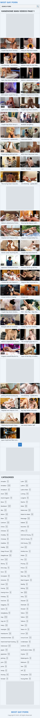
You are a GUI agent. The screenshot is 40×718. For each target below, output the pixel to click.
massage (25, 518)
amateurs (5, 490)
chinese (4, 531)
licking (24, 494)
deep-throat (6, 551)
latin (24, 481)
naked (24, 522)
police (24, 568)
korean (4, 679)
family (4, 588)
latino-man (26, 490)
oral (24, 547)
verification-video (28, 650)
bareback (6, 506)
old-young (26, 543)
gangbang (5, 613)
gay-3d (4, 621)
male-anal (25, 510)
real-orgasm (26, 580)
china (4, 527)
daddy (4, 547)
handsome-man (7, 638)
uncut (24, 633)
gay (4, 617)
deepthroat (6, 555)
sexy (24, 596)
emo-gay (5, 568)
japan (4, 650)
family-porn (6, 592)
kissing (4, 675)
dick (4, 559)
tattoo (24, 617)
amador (4, 481)
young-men (26, 679)
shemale (25, 605)
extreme (5, 580)
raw (24, 572)
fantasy (4, 596)
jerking (4, 658)
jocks (4, 666)
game (4, 609)
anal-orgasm (6, 498)
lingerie (24, 498)
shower (24, 609)
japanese (5, 654)
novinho (25, 527)
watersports (26, 658)
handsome (6, 633)
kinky (4, 670)
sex (24, 592)
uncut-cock (26, 638)
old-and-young (27, 535)
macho (24, 502)
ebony (4, 564)
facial (4, 584)
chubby (4, 535)
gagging (5, 605)
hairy (4, 625)
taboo (24, 613)
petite (24, 555)
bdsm (4, 514)
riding (24, 588)
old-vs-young (26, 539)
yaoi (23, 666)
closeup (4, 539)
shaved (24, 601)
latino (24, 485)
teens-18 (25, 629)
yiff (23, 670)
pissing (24, 564)
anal (4, 494)
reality (24, 584)
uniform (25, 646)
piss (23, 559)
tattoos (24, 621)
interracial (5, 646)
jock (4, 662)
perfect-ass (25, 551)
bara (3, 502)
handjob (5, 629)
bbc (3, 510)
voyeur (24, 654)
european (5, 576)
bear (4, 518)
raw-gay (25, 576)
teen (24, 625)
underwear (25, 642)
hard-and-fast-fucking (9, 642)
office (24, 531)
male (24, 506)
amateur (5, 485)
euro (3, 572)
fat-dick (4, 601)
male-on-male (27, 514)
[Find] (37, 6)
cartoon (5, 522)
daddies (4, 543)
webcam (25, 662)
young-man (26, 675)
